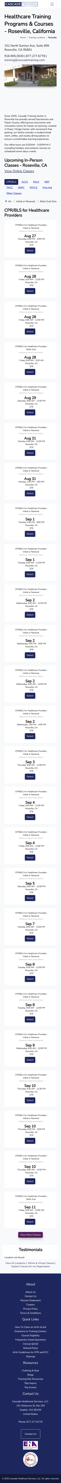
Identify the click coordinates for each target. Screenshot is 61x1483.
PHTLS (33, 187)
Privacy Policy (30, 1308)
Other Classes (14, 193)
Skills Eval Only (48, 201)
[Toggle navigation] (52, 4)
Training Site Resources (30, 1379)
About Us (30, 1292)
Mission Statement (30, 1300)
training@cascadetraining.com (24, 60)
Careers (30, 1304)
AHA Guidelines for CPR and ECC (31, 1352)
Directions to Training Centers (30, 1331)
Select (30, 250)
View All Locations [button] (15, 1263)
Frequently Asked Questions (30, 1339)
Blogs (30, 1374)
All (9, 201)
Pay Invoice (30, 1387)
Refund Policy (30, 1348)
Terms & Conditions (30, 1313)
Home (23, 37)
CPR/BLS (11, 182)
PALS (36, 182)
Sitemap (30, 1356)
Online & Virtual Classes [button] (41, 1263)
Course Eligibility (30, 1335)
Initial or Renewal (25, 201)
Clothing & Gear (30, 1370)
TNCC (9, 187)
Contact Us (30, 1296)
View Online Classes (19, 171)
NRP (46, 182)
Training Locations (37, 37)
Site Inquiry (30, 1383)
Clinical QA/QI (30, 1344)
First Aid (47, 187)
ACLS (25, 182)
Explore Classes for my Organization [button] (30, 1266)
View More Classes (30, 1234)
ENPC (21, 187)
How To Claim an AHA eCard (30, 1327)
